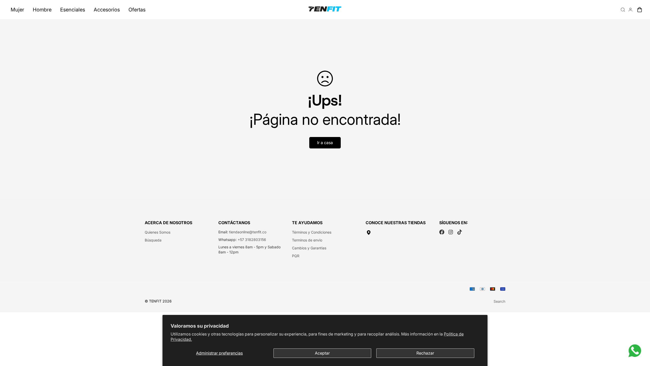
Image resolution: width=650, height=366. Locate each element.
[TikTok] (459, 232)
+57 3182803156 (252, 239)
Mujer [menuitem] (17, 10)
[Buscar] (622, 9)
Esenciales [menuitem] (72, 10)
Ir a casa (325, 142)
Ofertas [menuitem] (136, 10)
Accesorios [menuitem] (107, 10)
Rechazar (425, 353)
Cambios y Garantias (309, 248)
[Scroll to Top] (640, 338)
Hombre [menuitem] (42, 10)
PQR (295, 256)
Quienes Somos (157, 232)
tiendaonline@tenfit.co (247, 232)
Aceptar (322, 353)
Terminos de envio (307, 240)
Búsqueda (153, 240)
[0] (640, 10)
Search (499, 301)
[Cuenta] (630, 9)
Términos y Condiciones (311, 232)
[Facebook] (441, 232)
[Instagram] (450, 232)
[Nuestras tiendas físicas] (399, 233)
